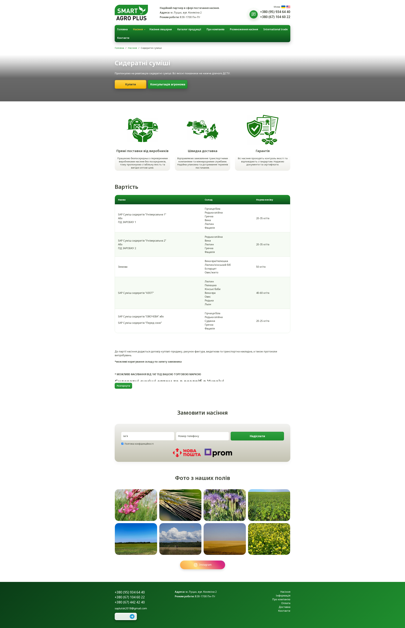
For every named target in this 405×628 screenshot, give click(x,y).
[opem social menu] (253, 14)
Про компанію (215, 29)
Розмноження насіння (244, 29)
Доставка (284, 607)
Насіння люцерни (161, 29)
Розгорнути (123, 385)
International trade (275, 29)
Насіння (138, 29)
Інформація (283, 595)
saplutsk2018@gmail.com (131, 608)
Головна (122, 29)
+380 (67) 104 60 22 (275, 17)
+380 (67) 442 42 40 (130, 602)
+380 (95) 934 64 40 (275, 12)
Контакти (123, 38)
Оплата (285, 603)
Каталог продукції (189, 29)
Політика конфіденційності (139, 443)
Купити (130, 84)
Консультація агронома (167, 84)
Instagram (205, 564)
